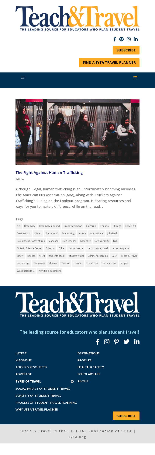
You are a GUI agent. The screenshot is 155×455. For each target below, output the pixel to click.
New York (85, 241)
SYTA (114, 255)
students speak (57, 255)
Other (62, 248)
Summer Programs (98, 255)
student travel (76, 255)
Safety (20, 255)
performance (76, 248)
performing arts (120, 248)
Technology (23, 263)
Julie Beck (112, 233)
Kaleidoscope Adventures (31, 241)
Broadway (29, 226)
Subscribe (126, 50)
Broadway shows (73, 226)
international (96, 233)
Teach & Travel (129, 255)
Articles (20, 179)
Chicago (117, 226)
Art (18, 226)
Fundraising (68, 233)
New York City (102, 241)
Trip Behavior (109, 263)
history (82, 233)
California (91, 226)
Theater (53, 263)
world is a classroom (50, 270)
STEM (42, 255)
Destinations (23, 233)
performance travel (97, 248)
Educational (52, 233)
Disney (38, 233)
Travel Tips (92, 263)
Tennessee (39, 263)
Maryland (54, 241)
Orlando (50, 248)
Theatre (65, 263)
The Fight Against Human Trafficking (49, 172)
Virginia (125, 263)
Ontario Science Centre (29, 248)
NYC (115, 241)
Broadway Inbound (49, 226)
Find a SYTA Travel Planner (109, 62)
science (31, 255)
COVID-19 (130, 226)
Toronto (78, 263)
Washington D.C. (26, 270)
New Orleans (69, 241)
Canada (104, 226)
